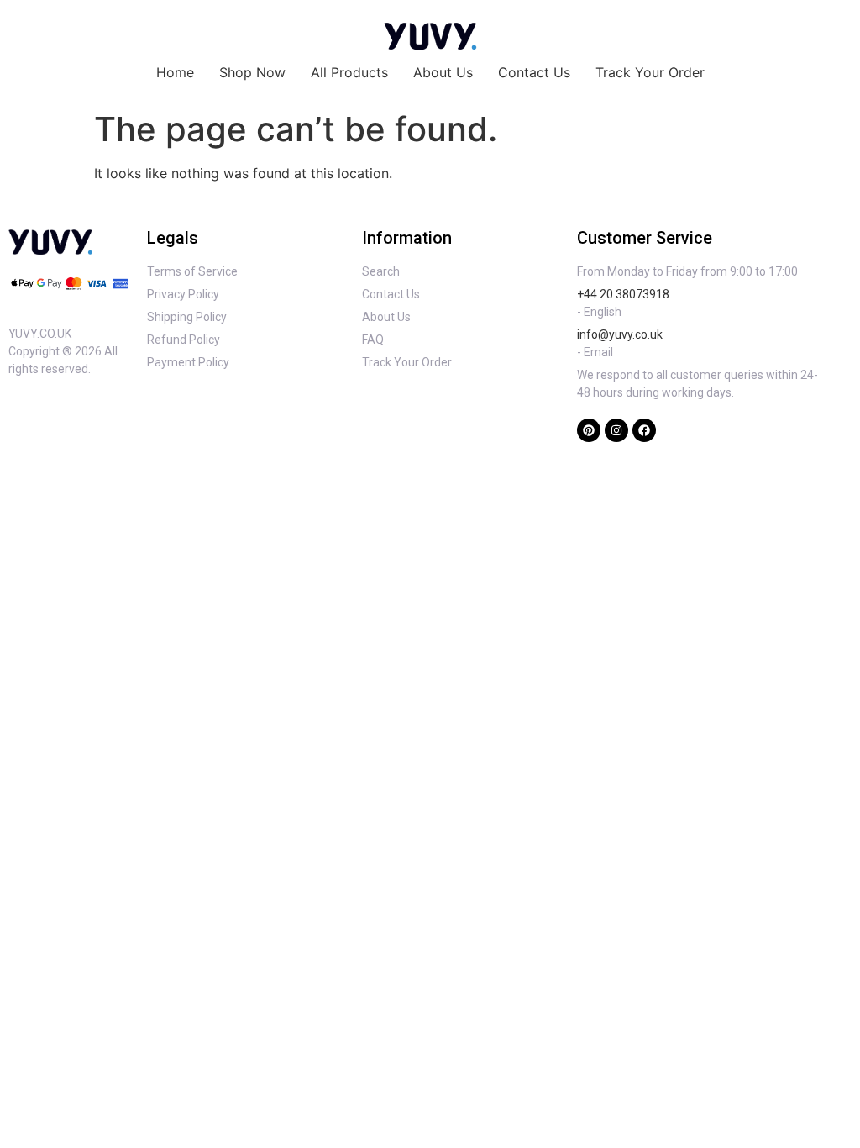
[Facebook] (644, 430)
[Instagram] (616, 430)
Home (175, 72)
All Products (349, 72)
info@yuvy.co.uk (620, 334)
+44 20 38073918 (623, 294)
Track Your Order (650, 72)
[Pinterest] (588, 430)
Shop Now (252, 72)
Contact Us (534, 72)
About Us (443, 72)
